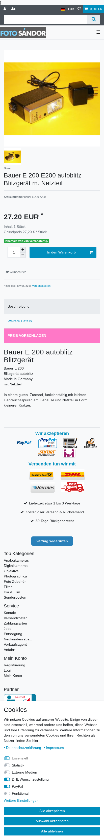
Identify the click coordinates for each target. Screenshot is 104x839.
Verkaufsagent (15, 644)
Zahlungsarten (15, 623)
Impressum (55, 748)
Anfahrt (9, 650)
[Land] (62, 9)
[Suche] (93, 19)
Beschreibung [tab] (19, 306)
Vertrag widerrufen (52, 541)
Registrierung (14, 665)
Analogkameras (16, 560)
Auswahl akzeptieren (52, 821)
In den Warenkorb (61, 252)
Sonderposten (15, 597)
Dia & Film (12, 592)
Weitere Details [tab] (20, 321)
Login (8, 670)
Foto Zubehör (15, 581)
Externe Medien (24, 772)
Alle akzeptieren (52, 811)
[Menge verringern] (23, 255)
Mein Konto (13, 676)
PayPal (17, 786)
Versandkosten (41, 285)
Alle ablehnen (52, 831)
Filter (8, 587)
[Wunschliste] (79, 9)
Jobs (7, 629)
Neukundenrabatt (18, 639)
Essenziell (20, 758)
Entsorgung (13, 634)
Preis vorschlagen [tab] (27, 336)
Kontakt (10, 613)
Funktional (20, 793)
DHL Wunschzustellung (30, 779)
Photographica (15, 576)
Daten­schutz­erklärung (24, 748)
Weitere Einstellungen (21, 800)
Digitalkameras (16, 566)
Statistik (18, 765)
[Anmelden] (5, 9)
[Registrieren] (14, 9)
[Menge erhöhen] (23, 249)
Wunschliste (17, 272)
